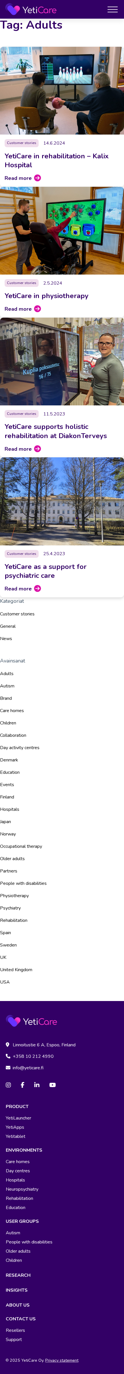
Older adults (12, 859)
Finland (7, 797)
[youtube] (52, 1085)
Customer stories (17, 614)
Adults (7, 674)
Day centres (18, 1171)
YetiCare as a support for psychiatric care (46, 571)
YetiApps (15, 1127)
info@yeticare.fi (28, 1068)
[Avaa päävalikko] (112, 9)
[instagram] (8, 1085)
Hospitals (9, 809)
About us (18, 1305)
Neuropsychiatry (22, 1189)
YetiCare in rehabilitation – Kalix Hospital (57, 160)
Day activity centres (20, 748)
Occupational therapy (21, 846)
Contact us (21, 1319)
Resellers (15, 1330)
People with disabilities (23, 883)
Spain (5, 933)
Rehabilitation (13, 920)
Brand (6, 698)
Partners (8, 871)
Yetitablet (15, 1136)
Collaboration (13, 735)
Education (10, 772)
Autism (7, 686)
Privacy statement (61, 1360)
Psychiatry (10, 908)
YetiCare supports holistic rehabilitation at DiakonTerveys (56, 431)
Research (18, 1275)
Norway (8, 834)
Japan (5, 822)
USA (5, 982)
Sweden (8, 945)
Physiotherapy (14, 896)
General (8, 626)
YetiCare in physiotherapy (47, 295)
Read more (18, 178)
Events (7, 785)
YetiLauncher (18, 1118)
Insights (17, 1290)
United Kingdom (16, 970)
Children (8, 723)
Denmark (9, 760)
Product (17, 1106)
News (6, 639)
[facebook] (23, 1085)
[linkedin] (37, 1085)
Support (14, 1339)
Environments (24, 1150)
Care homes (12, 711)
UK (3, 957)
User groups (22, 1221)
